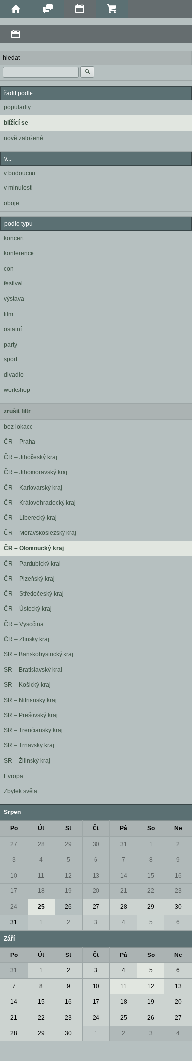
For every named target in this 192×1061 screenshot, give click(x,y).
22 (150, 890)
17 (13, 890)
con (9, 268)
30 (96, 844)
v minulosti (18, 187)
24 (13, 906)
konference (19, 253)
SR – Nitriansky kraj (30, 700)
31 (123, 844)
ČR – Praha (19, 441)
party (10, 344)
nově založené (23, 138)
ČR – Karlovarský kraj (33, 487)
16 (178, 875)
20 (96, 890)
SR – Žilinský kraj (27, 760)
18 (41, 890)
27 (13, 844)
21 (123, 890)
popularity (17, 107)
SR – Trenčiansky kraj (33, 730)
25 (41, 906)
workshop (17, 390)
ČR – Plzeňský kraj (29, 578)
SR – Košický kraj (27, 684)
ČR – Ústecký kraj (28, 608)
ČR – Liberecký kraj (30, 517)
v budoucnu (19, 173)
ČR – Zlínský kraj (26, 639)
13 (96, 875)
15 (150, 875)
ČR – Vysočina (24, 624)
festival (13, 283)
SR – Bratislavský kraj (33, 669)
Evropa (13, 776)
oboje (11, 203)
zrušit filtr (17, 411)
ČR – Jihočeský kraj (30, 457)
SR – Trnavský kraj (29, 745)
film (8, 314)
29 (68, 844)
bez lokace (18, 427)
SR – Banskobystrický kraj (38, 654)
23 (178, 890)
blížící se (16, 122)
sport (10, 359)
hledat (11, 57)
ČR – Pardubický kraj (32, 563)
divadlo (14, 374)
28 (41, 844)
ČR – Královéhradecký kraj (40, 502)
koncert (14, 238)
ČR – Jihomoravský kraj (35, 472)
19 (68, 890)
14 (123, 875)
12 (68, 875)
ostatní (13, 329)
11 (41, 875)
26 (68, 906)
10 (13, 875)
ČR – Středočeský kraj (34, 593)
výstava (14, 298)
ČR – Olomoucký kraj (34, 548)
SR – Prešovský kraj (31, 715)
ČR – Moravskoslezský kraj (40, 533)
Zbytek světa (20, 791)
